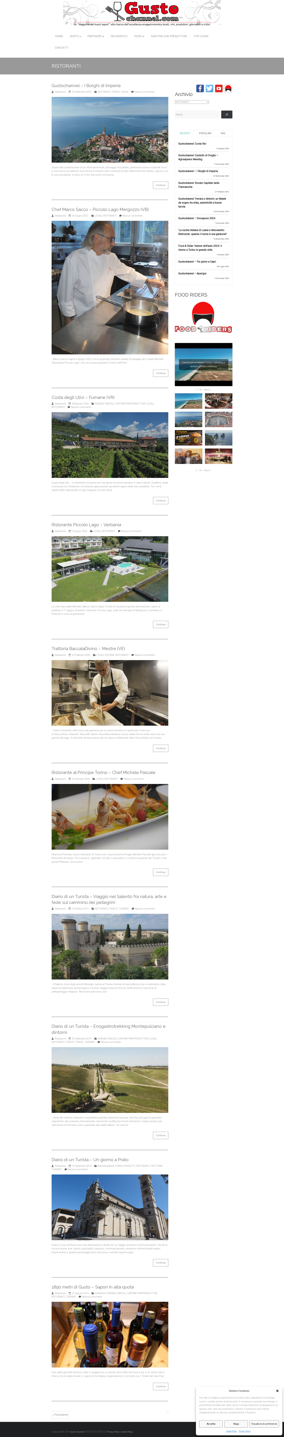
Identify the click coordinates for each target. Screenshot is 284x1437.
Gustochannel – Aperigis (192, 273)
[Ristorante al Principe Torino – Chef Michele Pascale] (110, 785)
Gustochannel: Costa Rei (192, 143)
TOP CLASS (201, 36)
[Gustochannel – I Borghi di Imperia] (110, 98)
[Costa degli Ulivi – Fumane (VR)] (110, 414)
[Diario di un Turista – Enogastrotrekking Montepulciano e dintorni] (110, 1048)
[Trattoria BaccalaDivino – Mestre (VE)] (110, 661)
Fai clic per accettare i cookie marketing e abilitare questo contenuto (204, 364)
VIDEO (138, 36)
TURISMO (124, 908)
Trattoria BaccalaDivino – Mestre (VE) (88, 648)
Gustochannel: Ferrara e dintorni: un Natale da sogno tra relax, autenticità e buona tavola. (202, 202)
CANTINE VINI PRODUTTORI (169, 36)
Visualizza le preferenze (264, 1423)
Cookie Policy (231, 1431)
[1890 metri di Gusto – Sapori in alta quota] (110, 1303)
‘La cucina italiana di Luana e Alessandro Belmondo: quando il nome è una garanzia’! (202, 232)
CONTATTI (61, 47)
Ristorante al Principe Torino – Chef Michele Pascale (103, 772)
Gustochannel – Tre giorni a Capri (197, 261)
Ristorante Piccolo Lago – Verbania (86, 524)
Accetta (211, 1423)
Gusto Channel (77, 1432)
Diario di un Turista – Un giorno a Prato (90, 1159)
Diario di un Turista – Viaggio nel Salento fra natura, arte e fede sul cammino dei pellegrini (109, 899)
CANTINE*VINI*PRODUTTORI (130, 403)
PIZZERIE (109, 655)
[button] (277, 1390)
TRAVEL (116, 92)
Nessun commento (144, 92)
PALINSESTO (119, 36)
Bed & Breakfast (106, 1166)
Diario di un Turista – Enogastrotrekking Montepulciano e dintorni (109, 1029)
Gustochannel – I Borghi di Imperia (86, 85)
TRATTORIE (156, 1166)
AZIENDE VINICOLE (104, 403)
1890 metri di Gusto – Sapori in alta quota (93, 1287)
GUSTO (74, 36)
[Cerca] (226, 114)
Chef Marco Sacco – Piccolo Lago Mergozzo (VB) (100, 209)
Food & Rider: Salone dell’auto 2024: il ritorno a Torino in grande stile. (200, 247)
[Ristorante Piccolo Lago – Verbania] (110, 538)
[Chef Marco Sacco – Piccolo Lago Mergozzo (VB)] (110, 222)
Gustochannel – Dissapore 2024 (196, 218)
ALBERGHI (100, 1293)
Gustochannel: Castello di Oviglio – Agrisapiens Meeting (198, 157)
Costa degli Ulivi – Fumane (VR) (83, 397)
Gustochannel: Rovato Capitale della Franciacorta (198, 184)
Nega (236, 1423)
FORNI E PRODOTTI (125, 1166)
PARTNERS (94, 36)
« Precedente (60, 1414)
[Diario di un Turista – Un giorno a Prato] (110, 1176)
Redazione (60, 92)
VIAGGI (124, 92)
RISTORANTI (104, 92)
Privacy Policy (245, 1431)
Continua (161, 185)
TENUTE (113, 908)
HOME (59, 36)
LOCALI (98, 215)
